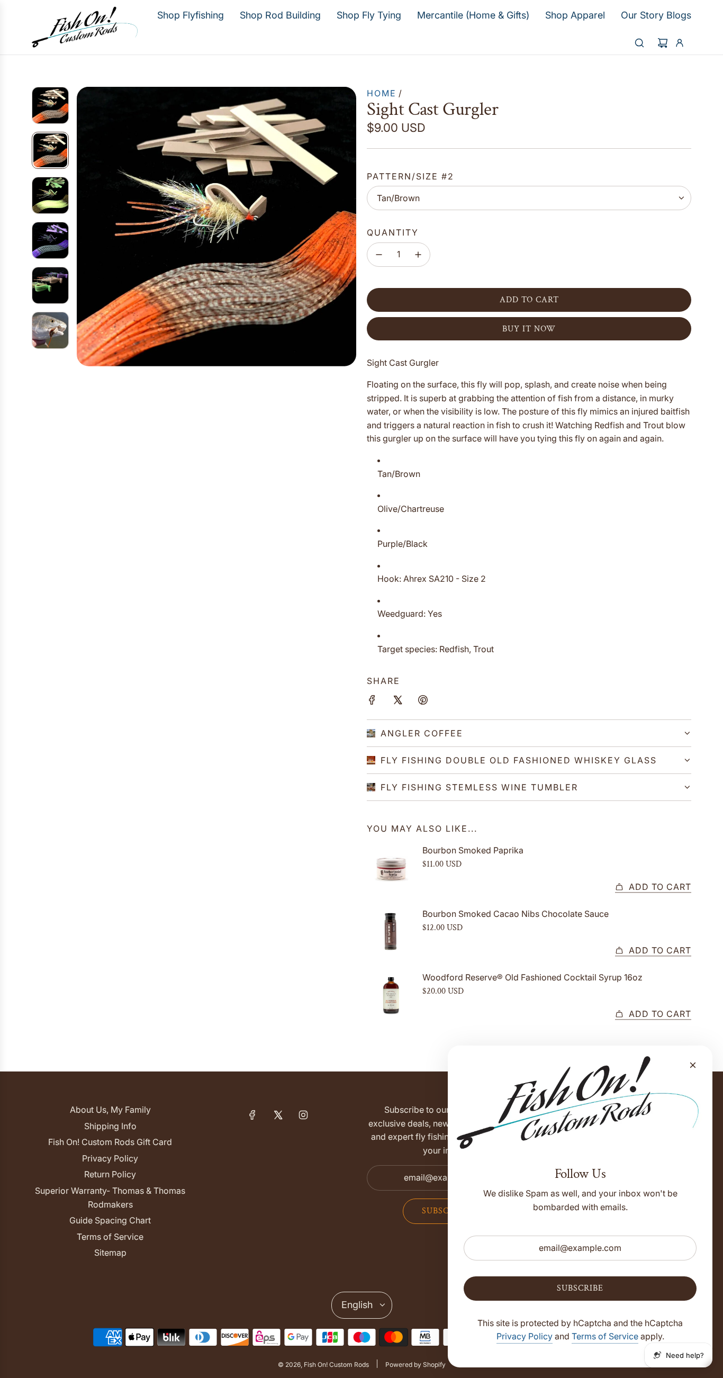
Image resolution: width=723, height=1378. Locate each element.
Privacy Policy (524, 1336)
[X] (278, 1115)
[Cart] (662, 43)
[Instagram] (303, 1115)
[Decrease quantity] (379, 254)
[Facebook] (252, 1115)
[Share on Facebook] (372, 702)
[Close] (692, 1065)
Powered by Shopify (415, 1364)
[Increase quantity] (418, 254)
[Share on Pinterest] (423, 702)
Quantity (393, 232)
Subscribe (445, 1211)
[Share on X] (397, 702)
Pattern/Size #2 (410, 176)
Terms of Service (605, 1336)
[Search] (639, 43)
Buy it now (529, 329)
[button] (85, 226)
